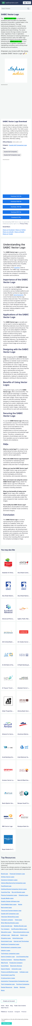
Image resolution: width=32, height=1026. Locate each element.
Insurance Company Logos (9, 880)
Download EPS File (16, 212)
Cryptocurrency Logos (8, 978)
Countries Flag (5, 892)
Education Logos (6, 932)
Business (22, 987)
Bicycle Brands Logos (18, 892)
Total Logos (18, 920)
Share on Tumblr (8, 234)
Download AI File (16, 217)
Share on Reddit (19, 232)
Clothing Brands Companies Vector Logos (14, 889)
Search (29, 9)
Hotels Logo (24, 935)
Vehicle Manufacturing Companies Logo (13, 883)
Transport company (7, 920)
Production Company (16, 963)
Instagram (17, 1011)
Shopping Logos (6, 938)
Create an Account (9, 1001)
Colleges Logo (24, 972)
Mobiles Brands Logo (20, 926)
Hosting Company (6, 959)
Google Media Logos (7, 898)
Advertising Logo (17, 938)
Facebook (10, 1011)
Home (2, 1005)
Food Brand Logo (6, 886)
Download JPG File (16, 206)
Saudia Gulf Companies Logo (18, 145)
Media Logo (15, 935)
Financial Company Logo (17, 874)
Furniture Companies (22, 984)
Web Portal (4, 963)
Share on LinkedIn (8, 232)
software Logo (5, 935)
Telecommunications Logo (21, 932)
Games (16, 987)
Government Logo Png (8, 975)
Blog (11, 1005)
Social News (5, 966)
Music (3, 990)
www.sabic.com (17, 142)
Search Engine (5, 969)
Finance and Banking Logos (9, 972)
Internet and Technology (21, 941)
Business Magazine (20, 959)
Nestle (20, 904)
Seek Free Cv (5, 1007)
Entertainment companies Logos (11, 947)
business (17, 267)
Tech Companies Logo (8, 984)
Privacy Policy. (24, 223)
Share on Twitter (20, 230)
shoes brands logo (6, 926)
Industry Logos (5, 950)
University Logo (16, 969)
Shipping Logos (23, 895)
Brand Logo (4, 874)
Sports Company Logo (8, 956)
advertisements (18, 295)
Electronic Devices (16, 966)
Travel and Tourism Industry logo (11, 910)
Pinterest (23, 1011)
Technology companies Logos (10, 953)
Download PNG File (16, 201)
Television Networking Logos (10, 916)
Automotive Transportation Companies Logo (14, 981)
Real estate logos (6, 907)
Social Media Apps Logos (8, 904)
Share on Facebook (9, 230)
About (7, 1005)
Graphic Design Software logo (10, 901)
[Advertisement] (16, 102)
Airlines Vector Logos (7, 877)
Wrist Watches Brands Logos (10, 923)
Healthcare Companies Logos (10, 944)
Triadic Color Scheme (20, 1005)
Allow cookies (6, 1023)
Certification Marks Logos (19, 929)
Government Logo (6, 941)
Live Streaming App (22, 956)
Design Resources (6, 987)
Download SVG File (16, 196)
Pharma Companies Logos (9, 895)
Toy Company (5, 929)
